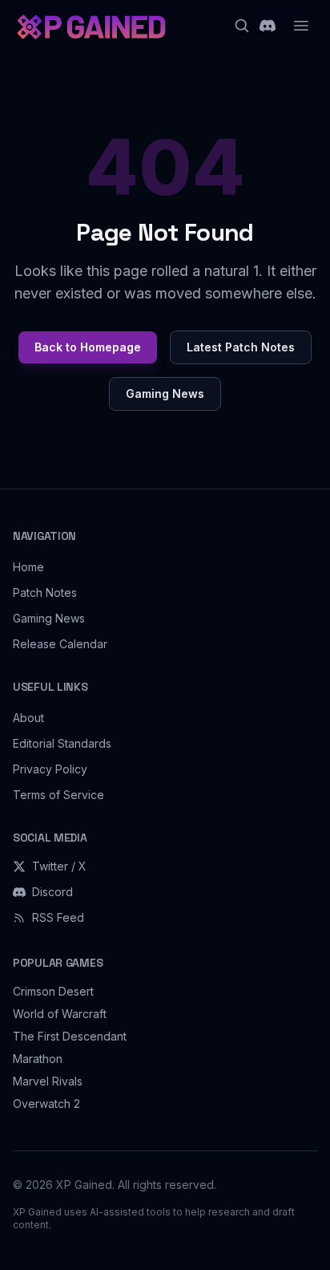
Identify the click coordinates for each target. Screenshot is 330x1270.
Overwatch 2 (46, 1103)
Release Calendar (60, 644)
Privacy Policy (50, 769)
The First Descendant (70, 1036)
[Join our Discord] (268, 26)
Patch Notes (45, 592)
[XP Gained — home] (90, 26)
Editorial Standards (62, 743)
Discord (52, 892)
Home (28, 567)
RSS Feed (58, 917)
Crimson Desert (53, 991)
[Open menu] (301, 26)
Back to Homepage (87, 347)
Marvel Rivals (47, 1081)
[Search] (242, 26)
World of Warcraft (60, 1013)
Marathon (37, 1058)
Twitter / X (59, 866)
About (28, 717)
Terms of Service (58, 794)
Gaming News (165, 393)
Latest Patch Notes (241, 347)
